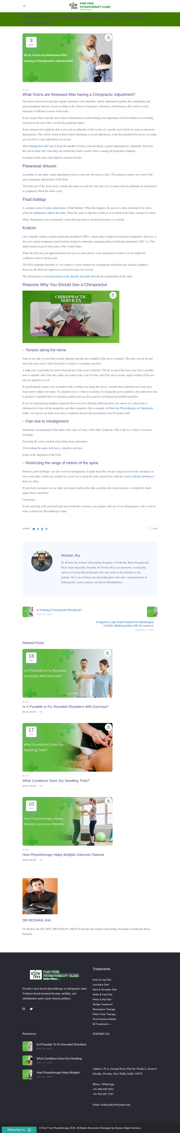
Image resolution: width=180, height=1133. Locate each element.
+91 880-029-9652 (103, 1089)
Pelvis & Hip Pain (102, 999)
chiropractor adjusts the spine (49, 213)
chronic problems (142, 476)
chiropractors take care (41, 146)
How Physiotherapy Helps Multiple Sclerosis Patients (63, 855)
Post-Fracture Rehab (104, 1019)
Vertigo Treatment (102, 1004)
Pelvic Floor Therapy (104, 1014)
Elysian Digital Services (128, 1127)
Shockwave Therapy (104, 1009)
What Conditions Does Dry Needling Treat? (55, 781)
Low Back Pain (101, 984)
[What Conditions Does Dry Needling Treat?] (67, 770)
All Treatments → (102, 1024)
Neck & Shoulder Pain (105, 989)
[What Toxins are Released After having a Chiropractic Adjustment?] (41, 570)
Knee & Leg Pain (102, 979)
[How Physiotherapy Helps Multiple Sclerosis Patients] (67, 844)
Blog (25, 90)
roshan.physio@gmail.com (115, 1104)
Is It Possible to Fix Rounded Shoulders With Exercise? (65, 707)
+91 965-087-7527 (103, 1094)
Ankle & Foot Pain (102, 994)
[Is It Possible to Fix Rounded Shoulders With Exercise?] (67, 696)
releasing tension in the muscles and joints (67, 276)
